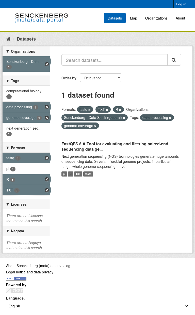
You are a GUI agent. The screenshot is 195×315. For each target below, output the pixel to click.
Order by (68, 77)
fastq (88, 174)
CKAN (14, 290)
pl (64, 174)
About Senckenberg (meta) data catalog (38, 265)
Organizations (156, 18)
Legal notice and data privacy (29, 271)
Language (15, 298)
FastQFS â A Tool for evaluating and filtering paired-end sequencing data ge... (114, 146)
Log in (181, 4)
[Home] (8, 38)
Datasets (115, 18)
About (180, 18)
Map (133, 18)
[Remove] (89, 110)
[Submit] (174, 60)
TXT (78, 174)
